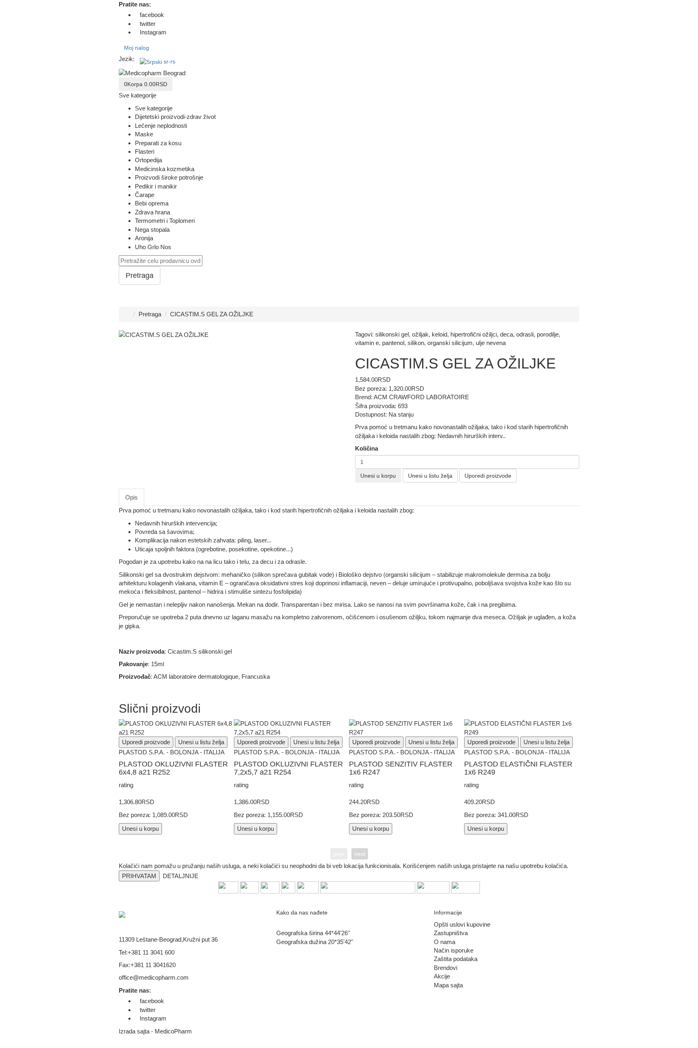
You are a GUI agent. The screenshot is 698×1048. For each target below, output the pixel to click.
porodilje (548, 334)
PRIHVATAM (139, 875)
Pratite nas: (135, 4)
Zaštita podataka (455, 958)
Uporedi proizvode (488, 475)
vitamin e (367, 342)
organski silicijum (450, 342)
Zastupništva (451, 932)
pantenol (393, 342)
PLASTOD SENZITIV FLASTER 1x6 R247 (400, 768)
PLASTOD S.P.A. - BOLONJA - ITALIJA (172, 752)
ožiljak (420, 334)
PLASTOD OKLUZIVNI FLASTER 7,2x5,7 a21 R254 (288, 768)
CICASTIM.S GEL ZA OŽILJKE (211, 314)
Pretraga (150, 314)
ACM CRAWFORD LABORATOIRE (421, 397)
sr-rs (169, 61)
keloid (439, 334)
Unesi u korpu (378, 475)
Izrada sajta (134, 1031)
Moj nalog (136, 47)
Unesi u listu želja (430, 475)
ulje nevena (491, 342)
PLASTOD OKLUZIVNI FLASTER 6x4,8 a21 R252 (173, 768)
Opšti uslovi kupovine (462, 924)
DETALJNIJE (180, 875)
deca (506, 334)
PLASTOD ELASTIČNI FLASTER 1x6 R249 (518, 768)
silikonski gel (392, 334)
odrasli (525, 334)
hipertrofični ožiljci (473, 334)
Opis (131, 497)
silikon (416, 342)
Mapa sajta (448, 985)
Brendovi (445, 967)
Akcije (442, 976)
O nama (444, 941)
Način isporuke (453, 950)
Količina (366, 448)
